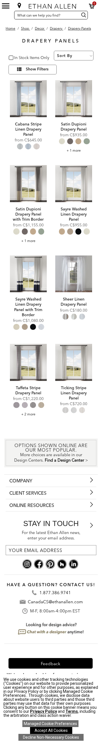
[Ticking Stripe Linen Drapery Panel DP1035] (73, 362)
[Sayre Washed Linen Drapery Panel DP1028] (73, 183)
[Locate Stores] (19, 5)
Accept (51, 730)
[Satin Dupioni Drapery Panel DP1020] (73, 98)
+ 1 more (74, 150)
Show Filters (37, 69)
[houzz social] (62, 563)
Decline (51, 737)
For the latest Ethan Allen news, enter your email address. (51, 535)
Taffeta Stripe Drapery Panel (28, 390)
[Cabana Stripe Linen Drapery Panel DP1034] (28, 98)
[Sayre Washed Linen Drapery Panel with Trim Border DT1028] (28, 274)
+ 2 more (28, 414)
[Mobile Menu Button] (6, 6)
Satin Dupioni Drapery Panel (74, 126)
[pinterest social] (50, 563)
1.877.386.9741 (55, 592)
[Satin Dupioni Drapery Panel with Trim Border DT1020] (28, 183)
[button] (92, 6)
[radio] (20, 146)
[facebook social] (38, 563)
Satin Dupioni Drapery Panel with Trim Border (28, 214)
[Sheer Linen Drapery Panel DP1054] (73, 274)
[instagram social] (27, 563)
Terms (71, 711)
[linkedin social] (73, 563)
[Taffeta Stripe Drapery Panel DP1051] (28, 362)
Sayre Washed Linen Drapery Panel (74, 214)
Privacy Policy (43, 711)
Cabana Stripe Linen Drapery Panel (28, 129)
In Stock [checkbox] (20, 58)
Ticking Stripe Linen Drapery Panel (74, 393)
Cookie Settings (50, 723)
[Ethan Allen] (51, 5)
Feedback (50, 663)
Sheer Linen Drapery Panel (74, 302)
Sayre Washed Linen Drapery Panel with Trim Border (28, 307)
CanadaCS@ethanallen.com (55, 601)
